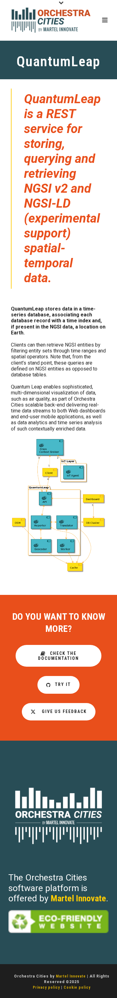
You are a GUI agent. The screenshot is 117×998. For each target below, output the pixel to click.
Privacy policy (46, 987)
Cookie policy (77, 987)
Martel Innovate (78, 898)
